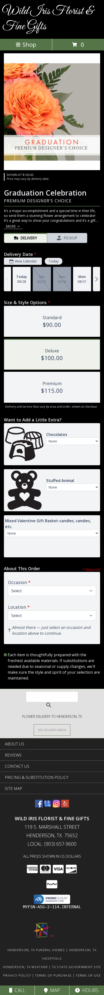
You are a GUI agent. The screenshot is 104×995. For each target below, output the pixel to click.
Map (54, 990)
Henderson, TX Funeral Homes (36, 950)
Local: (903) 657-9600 (52, 844)
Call (18, 990)
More (11, 226)
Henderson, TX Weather (25, 967)
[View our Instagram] (56, 806)
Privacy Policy (17, 975)
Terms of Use (88, 975)
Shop (29, 44)
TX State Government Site (76, 967)
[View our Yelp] (65, 806)
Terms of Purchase (53, 975)
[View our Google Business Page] (48, 806)
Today (54, 261)
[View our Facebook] (39, 806)
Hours (89, 990)
